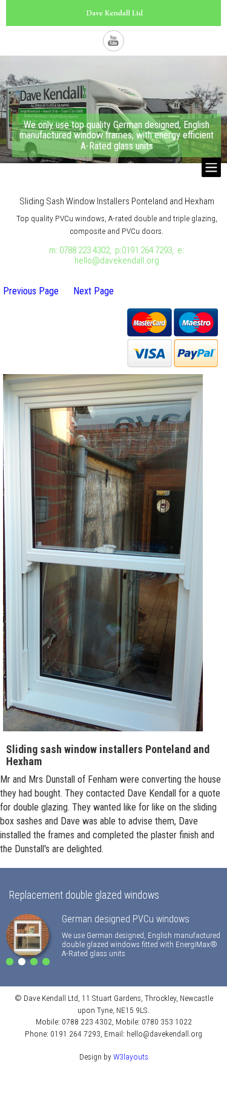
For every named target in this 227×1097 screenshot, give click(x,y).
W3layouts (130, 1056)
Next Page (93, 291)
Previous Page (31, 291)
